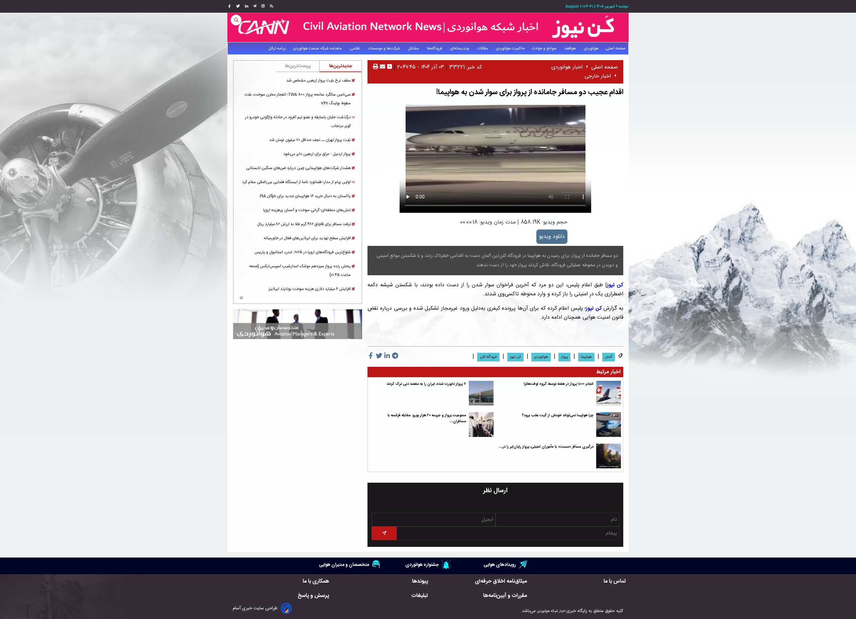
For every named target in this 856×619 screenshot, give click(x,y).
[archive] (241, 298)
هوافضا (570, 48)
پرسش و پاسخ (313, 595)
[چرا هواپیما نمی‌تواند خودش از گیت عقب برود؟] (608, 424)
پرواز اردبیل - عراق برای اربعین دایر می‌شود (317, 154)
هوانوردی (591, 48)
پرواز (564, 357)
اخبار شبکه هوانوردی (551, 611)
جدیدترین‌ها (340, 66)
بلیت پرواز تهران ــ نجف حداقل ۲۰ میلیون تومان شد (310, 140)
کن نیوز (615, 285)
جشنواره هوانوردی (422, 565)
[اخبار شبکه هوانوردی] (428, 27)
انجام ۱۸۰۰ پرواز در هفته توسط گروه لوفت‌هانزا (559, 384)
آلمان (608, 357)
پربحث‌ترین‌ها (298, 66)
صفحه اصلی (616, 48)
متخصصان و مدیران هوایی (344, 565)
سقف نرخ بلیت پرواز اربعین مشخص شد (318, 80)
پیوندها (420, 581)
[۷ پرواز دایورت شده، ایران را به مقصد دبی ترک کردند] (481, 393)
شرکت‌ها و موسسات (384, 48)
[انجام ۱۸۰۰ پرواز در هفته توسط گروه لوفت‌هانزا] (608, 393)
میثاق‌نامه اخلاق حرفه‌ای (501, 581)
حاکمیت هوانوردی (510, 48)
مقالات (483, 48)
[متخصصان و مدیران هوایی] (297, 324)
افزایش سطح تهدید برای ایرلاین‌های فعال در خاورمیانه (307, 238)
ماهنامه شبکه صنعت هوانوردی (318, 48)
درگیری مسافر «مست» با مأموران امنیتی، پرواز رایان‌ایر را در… (546, 447)
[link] (271, 6)
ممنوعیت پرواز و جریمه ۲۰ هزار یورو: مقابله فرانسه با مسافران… (427, 418)
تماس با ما (615, 581)
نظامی (355, 48)
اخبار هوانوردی (566, 67)
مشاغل (414, 48)
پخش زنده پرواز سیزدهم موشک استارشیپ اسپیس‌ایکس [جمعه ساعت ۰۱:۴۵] (300, 270)
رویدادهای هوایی (500, 565)
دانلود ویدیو (552, 236)
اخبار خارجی (597, 76)
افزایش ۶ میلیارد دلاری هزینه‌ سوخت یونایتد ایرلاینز (310, 289)
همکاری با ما (316, 581)
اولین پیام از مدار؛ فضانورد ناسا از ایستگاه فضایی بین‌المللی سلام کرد (296, 182)
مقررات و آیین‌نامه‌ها (505, 595)
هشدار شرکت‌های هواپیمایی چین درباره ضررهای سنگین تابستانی (298, 168)
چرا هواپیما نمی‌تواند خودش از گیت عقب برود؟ (558, 415)
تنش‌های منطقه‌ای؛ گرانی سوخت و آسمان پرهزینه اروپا (307, 210)
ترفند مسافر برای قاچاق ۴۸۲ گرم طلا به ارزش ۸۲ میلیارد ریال (304, 224)
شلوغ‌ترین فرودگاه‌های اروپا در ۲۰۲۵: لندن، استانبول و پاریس (302, 252)
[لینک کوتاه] (389, 67)
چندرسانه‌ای (460, 48)
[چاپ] (375, 67)
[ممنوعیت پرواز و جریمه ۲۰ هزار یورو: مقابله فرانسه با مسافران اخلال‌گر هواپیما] (481, 424)
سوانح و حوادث (544, 48)
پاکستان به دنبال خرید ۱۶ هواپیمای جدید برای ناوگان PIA (305, 196)
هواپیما (586, 357)
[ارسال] (381, 67)
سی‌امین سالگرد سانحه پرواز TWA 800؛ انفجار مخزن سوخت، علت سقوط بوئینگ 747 (298, 99)
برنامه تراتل (277, 48)
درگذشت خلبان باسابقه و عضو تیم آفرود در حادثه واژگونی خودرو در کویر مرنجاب (298, 121)
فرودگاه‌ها (435, 48)
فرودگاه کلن (488, 357)
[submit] (383, 533)
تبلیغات (419, 595)
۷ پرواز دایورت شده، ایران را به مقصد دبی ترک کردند (426, 384)
